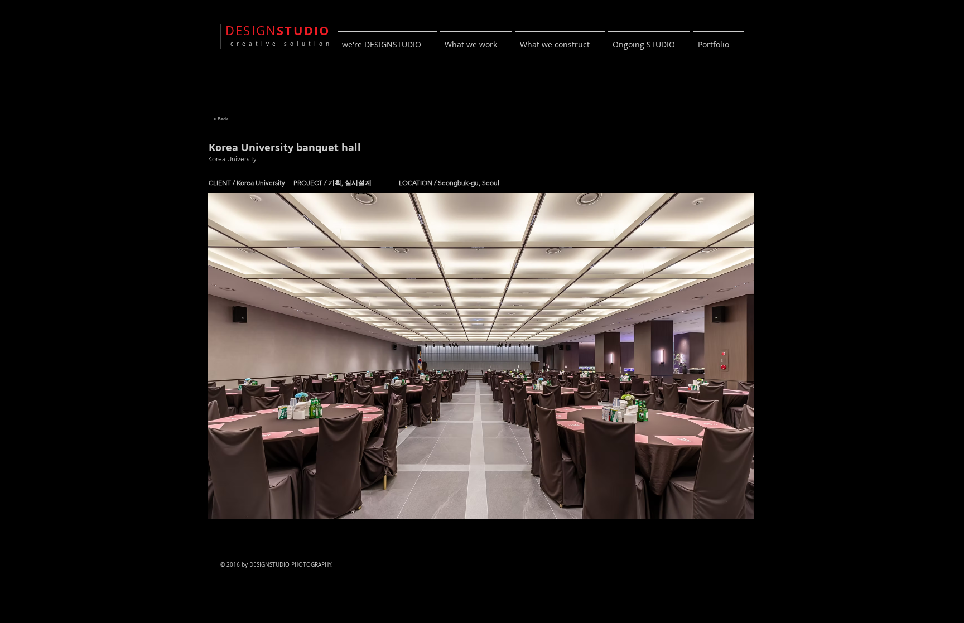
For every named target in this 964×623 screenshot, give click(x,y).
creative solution (278, 43)
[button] (481, 356)
